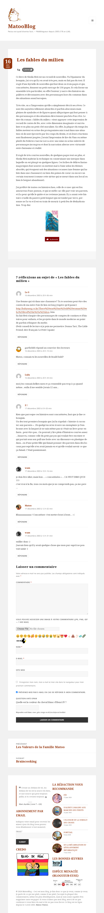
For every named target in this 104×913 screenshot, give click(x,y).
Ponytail (68, 832)
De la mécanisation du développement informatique (75, 847)
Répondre (22, 337)
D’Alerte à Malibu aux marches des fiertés (75, 808)
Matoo (28, 505)
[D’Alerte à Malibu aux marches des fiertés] (57, 811)
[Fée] (57, 798)
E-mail (20, 658)
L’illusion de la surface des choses (75, 821)
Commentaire (24, 582)
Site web (20, 670)
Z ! (26, 405)
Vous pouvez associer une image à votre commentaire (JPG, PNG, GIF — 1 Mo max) (52, 620)
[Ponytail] (57, 836)
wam (27, 467)
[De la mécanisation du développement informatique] (57, 848)
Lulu (27, 374)
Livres (26, 69)
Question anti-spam (26, 698)
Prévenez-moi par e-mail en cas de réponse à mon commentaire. (52, 692)
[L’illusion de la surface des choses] (57, 823)
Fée (65, 795)
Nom (19, 647)
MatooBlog (21, 26)
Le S (27, 292)
